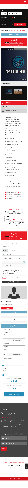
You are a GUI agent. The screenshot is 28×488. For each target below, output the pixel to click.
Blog (20, 422)
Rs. (6, 42)
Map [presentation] (7, 106)
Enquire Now (14, 282)
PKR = (5, 340)
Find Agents (4, 426)
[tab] (14, 103)
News (20, 424)
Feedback (21, 420)
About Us (16, 460)
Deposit (6, 344)
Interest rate (6, 370)
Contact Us (7, 308)
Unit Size (3, 20)
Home (3, 460)
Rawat (13, 31)
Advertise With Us (9, 460)
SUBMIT (4, 448)
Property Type (4, 17)
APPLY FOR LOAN (14, 394)
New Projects (4, 424)
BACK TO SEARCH (14, 35)
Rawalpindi (21, 31)
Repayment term (7, 360)
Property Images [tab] (6, 83)
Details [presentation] (8, 102)
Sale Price (6, 329)
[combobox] (14, 10)
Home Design (14, 424)
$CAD (16, 42)
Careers (6, 462)
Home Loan (13, 426)
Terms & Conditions (13, 462)
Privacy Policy (21, 462)
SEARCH (20, 24)
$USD (12, 42)
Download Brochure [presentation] (12, 110)
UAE (21, 238)
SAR (16, 238)
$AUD (21, 42)
